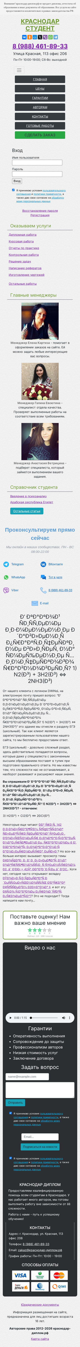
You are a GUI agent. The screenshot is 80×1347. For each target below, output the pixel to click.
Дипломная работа (22, 234)
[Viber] (45, 37)
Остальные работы (23, 284)
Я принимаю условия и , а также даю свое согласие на (41, 196)
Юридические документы (40, 1305)
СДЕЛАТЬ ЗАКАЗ (40, 135)
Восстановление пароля (40, 211)
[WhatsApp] (50, 37)
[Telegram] (55, 37)
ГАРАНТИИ (40, 98)
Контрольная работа (24, 255)
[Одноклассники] (29, 37)
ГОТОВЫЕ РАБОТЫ (40, 126)
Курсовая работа (21, 241)
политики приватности (47, 193)
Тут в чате (55, 577)
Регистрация (40, 215)
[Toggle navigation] (19, 70)
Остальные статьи (26, 511)
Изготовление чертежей (26, 275)
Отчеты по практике (24, 248)
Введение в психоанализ (28, 496)
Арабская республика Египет (31, 502)
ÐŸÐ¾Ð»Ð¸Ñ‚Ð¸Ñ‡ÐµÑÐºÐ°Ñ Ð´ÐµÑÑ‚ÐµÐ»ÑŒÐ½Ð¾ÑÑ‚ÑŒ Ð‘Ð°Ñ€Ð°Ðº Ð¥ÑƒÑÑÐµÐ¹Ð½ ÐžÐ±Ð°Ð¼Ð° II (34, 882)
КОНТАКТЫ (40, 116)
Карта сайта (40, 1339)
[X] (40, 37)
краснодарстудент (40, 25)
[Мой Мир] (35, 37)
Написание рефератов (25, 268)
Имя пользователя (25, 157)
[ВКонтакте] (24, 37)
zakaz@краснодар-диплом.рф (40, 1250)
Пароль (17, 169)
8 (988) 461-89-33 (40, 46)
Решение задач (20, 261)
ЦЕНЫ (40, 88)
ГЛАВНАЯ (40, 79)
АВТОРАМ (40, 107)
